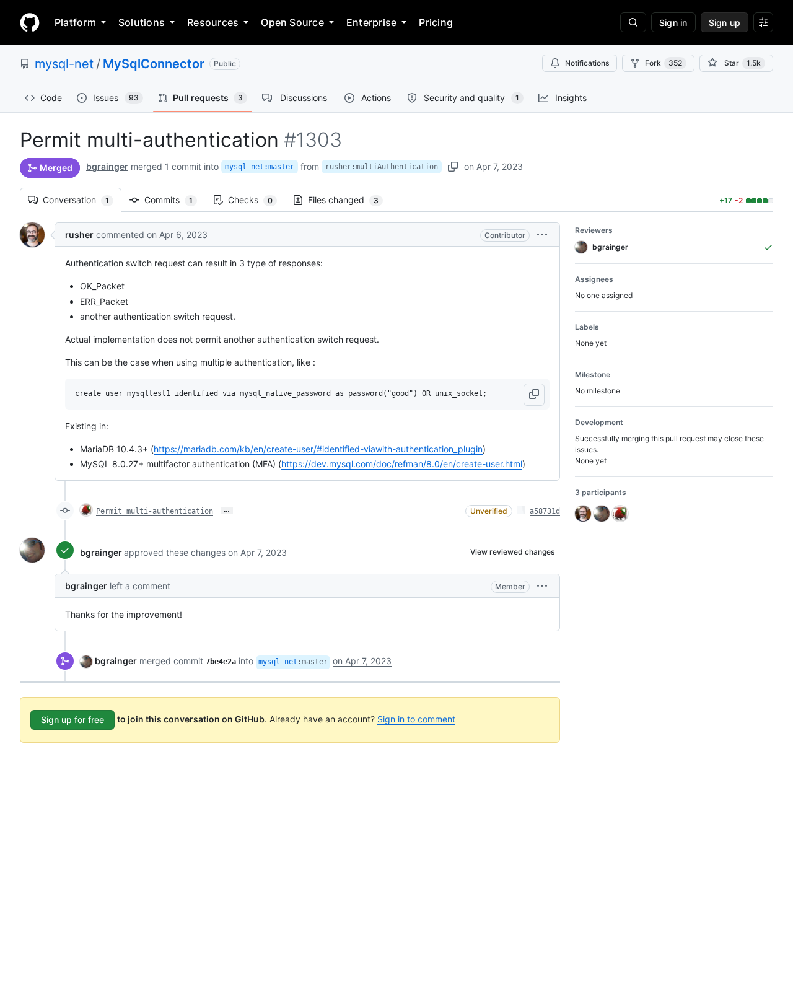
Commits (174, 200)
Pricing (436, 22)
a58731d (545, 511)
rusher (79, 234)
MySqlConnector (153, 63)
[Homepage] (30, 22)
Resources (213, 22)
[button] (542, 234)
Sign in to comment (416, 719)
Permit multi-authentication (154, 511)
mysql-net (64, 63)
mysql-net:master (259, 166)
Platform (75, 22)
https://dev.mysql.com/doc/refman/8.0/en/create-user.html (401, 463)
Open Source (292, 22)
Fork (663, 63)
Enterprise (371, 22)
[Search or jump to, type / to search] (633, 22)
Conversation (82, 200)
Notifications (587, 63)
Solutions (141, 22)
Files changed (349, 200)
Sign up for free (72, 719)
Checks (256, 200)
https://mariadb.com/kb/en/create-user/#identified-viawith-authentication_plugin (318, 449)
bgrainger (107, 166)
